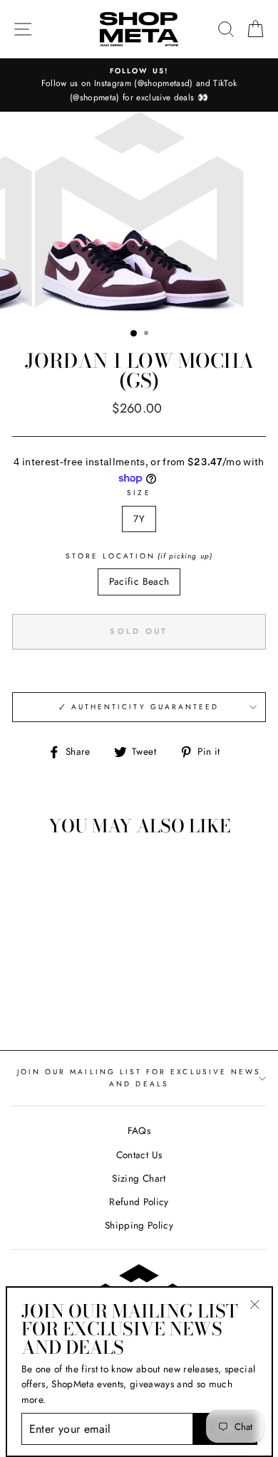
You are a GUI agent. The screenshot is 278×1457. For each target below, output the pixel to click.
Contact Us (139, 1155)
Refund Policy (138, 1201)
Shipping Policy (139, 1225)
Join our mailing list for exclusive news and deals (139, 1077)
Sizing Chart (138, 1178)
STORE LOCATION (139, 556)
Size (138, 492)
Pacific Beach (139, 581)
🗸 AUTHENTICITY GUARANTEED (139, 706)
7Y (139, 519)
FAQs (139, 1130)
